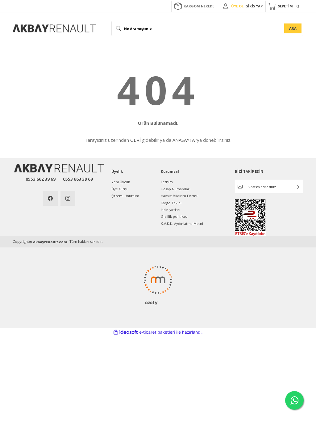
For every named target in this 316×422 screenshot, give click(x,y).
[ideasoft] (125, 332)
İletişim (167, 181)
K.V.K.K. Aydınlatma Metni (182, 223)
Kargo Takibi (171, 202)
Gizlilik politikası (174, 216)
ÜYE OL (237, 6)
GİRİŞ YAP (254, 6)
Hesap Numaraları (175, 189)
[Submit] (298, 186)
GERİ (135, 140)
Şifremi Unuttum (125, 195)
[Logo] (54, 28)
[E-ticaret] (157, 332)
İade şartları (170, 209)
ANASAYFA (184, 140)
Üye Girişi (119, 189)
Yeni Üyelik (120, 181)
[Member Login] (225, 6)
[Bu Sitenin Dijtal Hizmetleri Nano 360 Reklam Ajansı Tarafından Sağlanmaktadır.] (158, 284)
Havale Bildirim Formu (179, 195)
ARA (293, 28)
